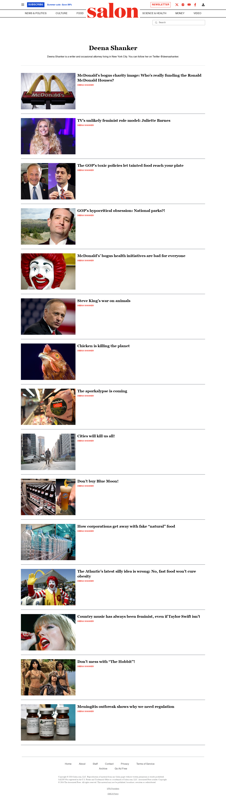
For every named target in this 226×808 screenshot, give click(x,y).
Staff (95, 764)
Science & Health (154, 13)
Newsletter (160, 5)
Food (80, 13)
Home (68, 764)
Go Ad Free (121, 769)
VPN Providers (113, 789)
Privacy (125, 764)
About (82, 764)
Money (179, 13)
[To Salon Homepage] (113, 10)
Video (197, 13)
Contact (109, 764)
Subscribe (35, 5)
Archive (103, 769)
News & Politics (36, 13)
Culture (61, 13)
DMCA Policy (113, 794)
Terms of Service (145, 764)
